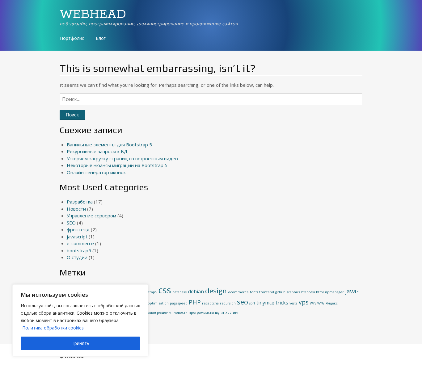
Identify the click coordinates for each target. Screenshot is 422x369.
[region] (80, 320)
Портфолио (72, 38)
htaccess (308, 292)
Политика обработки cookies (53, 328)
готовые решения (157, 312)
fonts (254, 292)
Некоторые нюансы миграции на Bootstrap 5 (117, 165)
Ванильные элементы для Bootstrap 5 (109, 144)
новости (181, 312)
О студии (77, 257)
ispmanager (334, 292)
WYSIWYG (317, 303)
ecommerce (238, 292)
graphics (293, 292)
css (164, 290)
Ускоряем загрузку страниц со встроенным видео (122, 158)
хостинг (232, 312)
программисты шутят (206, 312)
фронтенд (78, 229)
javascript (77, 236)
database (179, 292)
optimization (158, 303)
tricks (282, 302)
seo (242, 301)
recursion (228, 303)
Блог (101, 38)
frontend (266, 292)
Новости (76, 209)
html (320, 292)
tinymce (265, 302)
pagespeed (179, 303)
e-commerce (80, 243)
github (280, 292)
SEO (71, 223)
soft (252, 303)
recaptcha (210, 303)
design (216, 290)
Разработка (80, 202)
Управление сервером (91, 215)
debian (196, 291)
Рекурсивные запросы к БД (97, 151)
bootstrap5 (79, 250)
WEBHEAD (93, 14)
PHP (195, 302)
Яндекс (332, 303)
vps (304, 302)
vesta (293, 303)
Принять (80, 343)
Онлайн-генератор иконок (96, 172)
